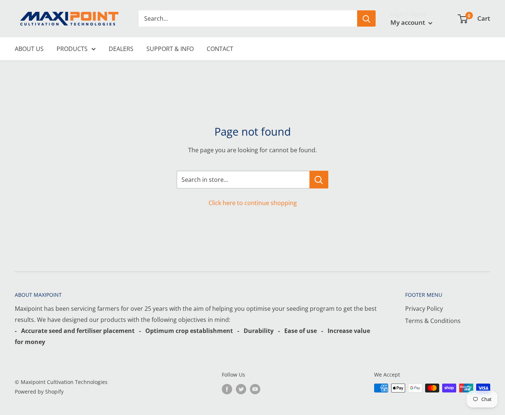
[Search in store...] (318, 179)
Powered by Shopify (39, 391)
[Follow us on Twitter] (241, 389)
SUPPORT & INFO (170, 49)
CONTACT (220, 49)
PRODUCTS (72, 49)
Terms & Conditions (433, 321)
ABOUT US (29, 49)
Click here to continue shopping (253, 203)
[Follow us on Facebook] (227, 389)
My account (408, 22)
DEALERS (121, 49)
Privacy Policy (424, 309)
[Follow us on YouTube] (255, 389)
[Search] (366, 18)
